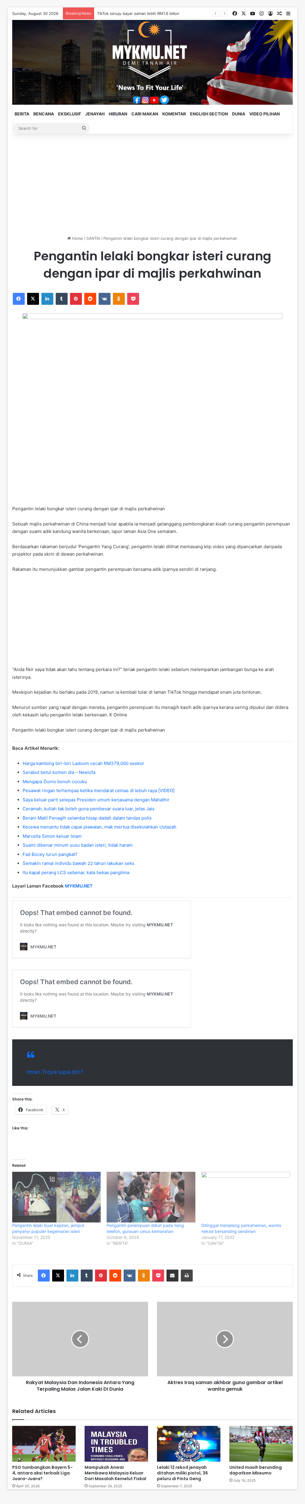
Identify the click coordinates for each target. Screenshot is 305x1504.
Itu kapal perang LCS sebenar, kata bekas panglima (76, 872)
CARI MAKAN (144, 113)
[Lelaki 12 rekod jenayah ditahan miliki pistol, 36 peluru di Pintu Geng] (188, 1444)
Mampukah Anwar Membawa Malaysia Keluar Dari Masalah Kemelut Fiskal (115, 1473)
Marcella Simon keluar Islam (52, 836)
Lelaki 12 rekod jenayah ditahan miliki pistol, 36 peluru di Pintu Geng (182, 1473)
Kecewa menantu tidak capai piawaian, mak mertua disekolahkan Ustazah (99, 827)
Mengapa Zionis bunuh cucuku (55, 781)
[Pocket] (133, 299)
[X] (33, 299)
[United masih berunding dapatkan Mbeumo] (261, 1444)
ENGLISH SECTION (209, 113)
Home (77, 238)
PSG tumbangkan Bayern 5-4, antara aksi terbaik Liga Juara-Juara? (42, 1473)
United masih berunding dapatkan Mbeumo (255, 1470)
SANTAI (93, 238)
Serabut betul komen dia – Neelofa (59, 772)
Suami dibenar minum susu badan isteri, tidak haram (78, 845)
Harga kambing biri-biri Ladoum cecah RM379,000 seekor (83, 763)
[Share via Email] (172, 1276)
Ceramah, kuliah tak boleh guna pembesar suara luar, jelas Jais (89, 808)
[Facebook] (19, 299)
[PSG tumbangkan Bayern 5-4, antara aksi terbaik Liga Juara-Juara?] (44, 1444)
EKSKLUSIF (69, 113)
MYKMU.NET (79, 886)
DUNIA (238, 113)
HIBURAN (118, 113)
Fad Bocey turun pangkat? (50, 854)
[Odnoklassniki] (119, 299)
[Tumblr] (62, 299)
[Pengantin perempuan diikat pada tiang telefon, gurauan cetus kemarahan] (151, 1197)
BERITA (22, 113)
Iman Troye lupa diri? (55, 1072)
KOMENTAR (174, 113)
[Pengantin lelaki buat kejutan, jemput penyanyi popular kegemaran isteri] (56, 1197)
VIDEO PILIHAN (264, 113)
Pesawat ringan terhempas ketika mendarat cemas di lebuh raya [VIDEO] (99, 790)
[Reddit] (90, 299)
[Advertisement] (152, 184)
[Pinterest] (76, 299)
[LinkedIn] (47, 299)
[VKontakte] (105, 299)
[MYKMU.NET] (152, 62)
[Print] (187, 1276)
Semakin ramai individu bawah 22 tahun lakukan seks (78, 863)
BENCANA (43, 113)
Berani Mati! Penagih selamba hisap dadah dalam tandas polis (87, 818)
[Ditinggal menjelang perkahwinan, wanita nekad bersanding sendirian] (245, 1197)
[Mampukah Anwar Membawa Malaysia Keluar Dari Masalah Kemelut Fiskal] (116, 1444)
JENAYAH (95, 113)
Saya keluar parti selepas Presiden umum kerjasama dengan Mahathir (96, 800)
